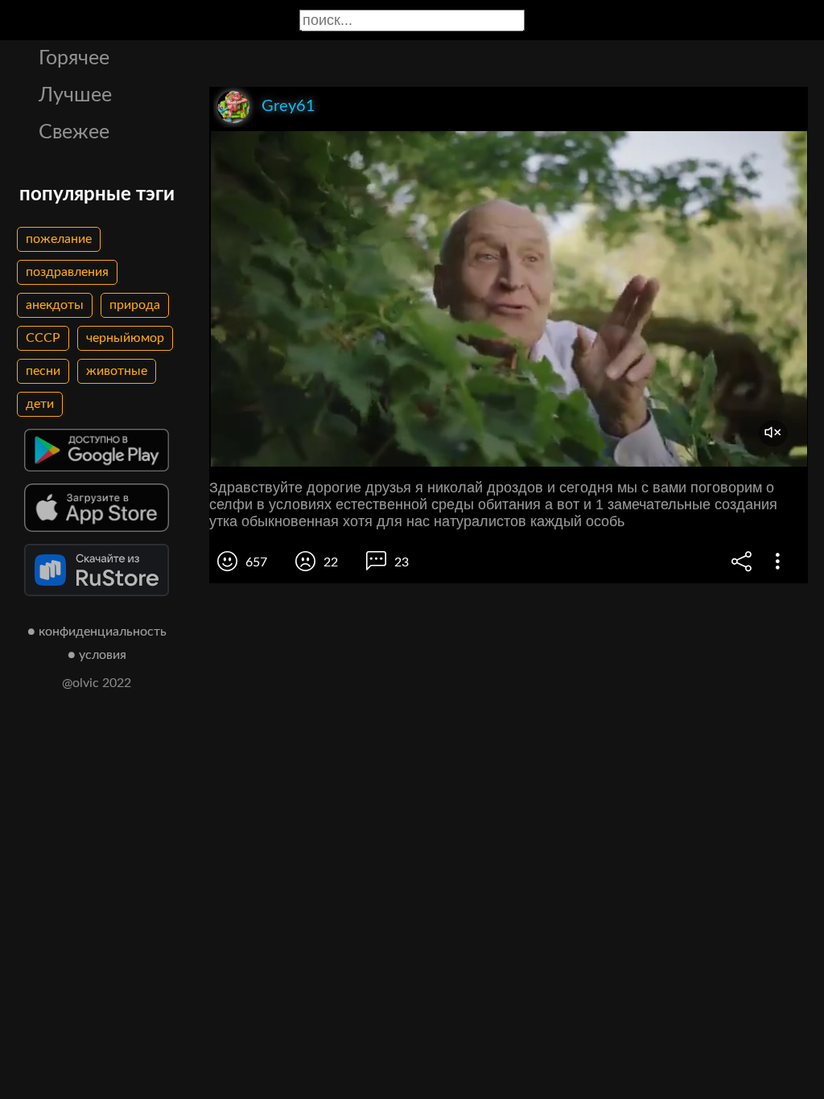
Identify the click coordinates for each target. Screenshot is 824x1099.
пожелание (59, 239)
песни (43, 370)
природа (134, 304)
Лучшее (75, 95)
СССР (43, 337)
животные (116, 370)
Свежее (74, 132)
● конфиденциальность (97, 631)
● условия (97, 654)
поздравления (67, 271)
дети (40, 403)
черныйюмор (125, 337)
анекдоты (55, 304)
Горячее (74, 58)
